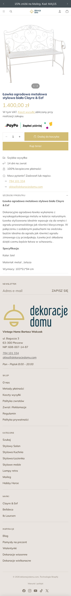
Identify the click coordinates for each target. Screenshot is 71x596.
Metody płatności (13, 388)
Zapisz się (60, 291)
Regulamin (9, 413)
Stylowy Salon (11, 446)
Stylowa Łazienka (14, 458)
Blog (5, 535)
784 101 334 (17, 181)
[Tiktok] (41, 591)
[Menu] (4, 11)
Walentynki (10, 548)
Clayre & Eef (10, 503)
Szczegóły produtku (14, 195)
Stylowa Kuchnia (13, 452)
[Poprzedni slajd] (3, 3)
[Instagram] (30, 591)
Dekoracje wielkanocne (17, 560)
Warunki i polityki (35, 583)
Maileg (7, 477)
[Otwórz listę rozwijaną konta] (59, 11)
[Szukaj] (11, 11)
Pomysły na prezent (15, 542)
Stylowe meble (12, 464)
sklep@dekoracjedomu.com (26, 186)
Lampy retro (10, 470)
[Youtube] (35, 591)
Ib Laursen (9, 515)
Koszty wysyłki (12, 394)
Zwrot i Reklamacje (14, 407)
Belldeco (8, 509)
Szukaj (7, 439)
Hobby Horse (11, 483)
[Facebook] (24, 591)
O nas (6, 382)
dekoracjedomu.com (29, 577)
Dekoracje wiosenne (15, 554)
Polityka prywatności (16, 419)
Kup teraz (35, 146)
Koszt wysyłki (26, 112)
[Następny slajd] (67, 3)
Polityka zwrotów (13, 401)
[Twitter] (47, 591)
